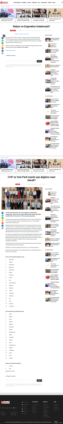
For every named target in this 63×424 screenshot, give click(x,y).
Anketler (55, 406)
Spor (39, 2)
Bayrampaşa (44, 2)
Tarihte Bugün (46, 411)
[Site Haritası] (14, 407)
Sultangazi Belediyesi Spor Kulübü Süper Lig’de (55, 40)
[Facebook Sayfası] (1, 407)
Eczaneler (45, 408)
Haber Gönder (13, 414)
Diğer (54, 2)
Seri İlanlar (45, 414)
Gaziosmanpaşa (17, 2)
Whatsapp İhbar (14, 413)
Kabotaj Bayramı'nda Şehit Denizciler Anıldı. (55, 106)
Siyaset (29, 2)
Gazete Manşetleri (46, 416)
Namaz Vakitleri (46, 407)
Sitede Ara (56, 404)
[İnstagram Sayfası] (5, 407)
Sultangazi (24, 2)
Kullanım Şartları (14, 412)
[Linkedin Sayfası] (10, 407)
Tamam (56, 422)
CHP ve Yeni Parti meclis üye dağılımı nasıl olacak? (55, 51)
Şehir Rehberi (45, 415)
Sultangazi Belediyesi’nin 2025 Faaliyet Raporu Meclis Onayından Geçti (55, 72)
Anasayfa (2, 6)
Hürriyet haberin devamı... (11, 50)
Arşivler (25, 408)
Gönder (39, 61)
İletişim (24, 413)
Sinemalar (45, 412)
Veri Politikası (3, 414)
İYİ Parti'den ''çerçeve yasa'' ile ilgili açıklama (55, 112)
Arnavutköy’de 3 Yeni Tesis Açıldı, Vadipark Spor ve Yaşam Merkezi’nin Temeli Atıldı (55, 89)
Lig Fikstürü (45, 410)
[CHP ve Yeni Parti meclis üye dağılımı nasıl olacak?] (22, 198)
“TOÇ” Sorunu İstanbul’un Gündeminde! (54, 45)
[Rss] (12, 407)
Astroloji (55, 410)
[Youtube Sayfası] (7, 407)
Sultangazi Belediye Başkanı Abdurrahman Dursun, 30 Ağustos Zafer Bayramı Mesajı (55, 131)
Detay (56, 421)
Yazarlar (25, 406)
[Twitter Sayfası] (3, 407)
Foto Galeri (25, 402)
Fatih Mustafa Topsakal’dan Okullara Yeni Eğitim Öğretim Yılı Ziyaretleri (55, 81)
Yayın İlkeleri (3, 413)
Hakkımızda (3, 412)
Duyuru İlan (7, 6)
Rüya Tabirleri (56, 408)
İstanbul (50, 2)
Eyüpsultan (34, 2)
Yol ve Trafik (45, 406)
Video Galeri (25, 404)
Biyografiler (56, 407)
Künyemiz (25, 411)
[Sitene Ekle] (16, 407)
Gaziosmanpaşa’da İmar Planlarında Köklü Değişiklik (55, 117)
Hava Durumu (46, 404)
